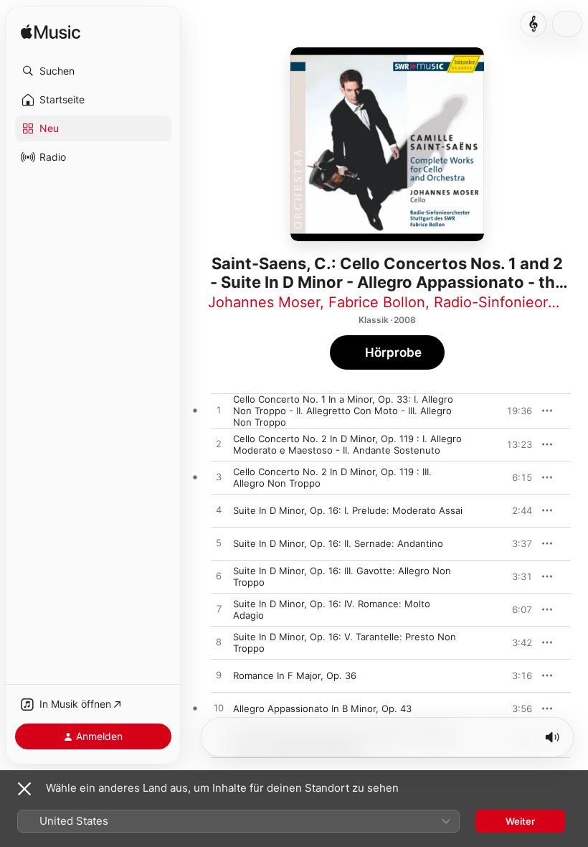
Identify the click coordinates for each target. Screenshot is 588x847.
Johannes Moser (264, 302)
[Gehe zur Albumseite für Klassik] (533, 24)
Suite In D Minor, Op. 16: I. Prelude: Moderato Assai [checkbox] (348, 510)
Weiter (520, 821)
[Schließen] (24, 788)
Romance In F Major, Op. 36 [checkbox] (294, 675)
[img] (50, 32)
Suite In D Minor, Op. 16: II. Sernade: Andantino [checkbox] (338, 543)
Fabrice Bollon (376, 302)
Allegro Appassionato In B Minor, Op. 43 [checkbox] (322, 708)
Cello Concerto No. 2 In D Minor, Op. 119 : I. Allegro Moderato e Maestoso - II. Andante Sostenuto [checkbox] (347, 444)
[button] (93, 71)
